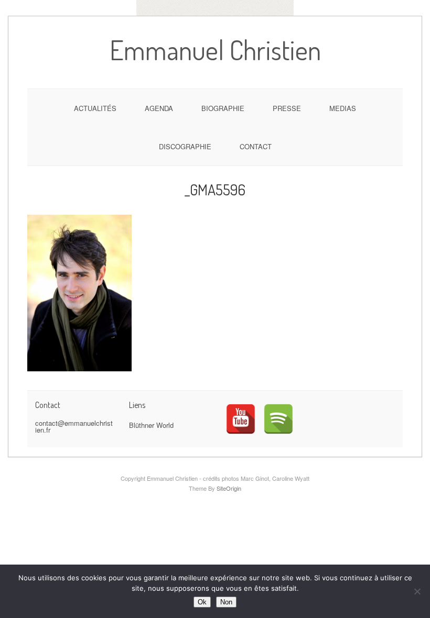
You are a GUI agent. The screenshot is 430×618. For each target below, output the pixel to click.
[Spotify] (278, 419)
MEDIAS (342, 108)
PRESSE (287, 108)
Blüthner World (151, 425)
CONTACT (256, 146)
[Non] (417, 591)
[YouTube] (240, 419)
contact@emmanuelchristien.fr (74, 426)
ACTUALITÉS (95, 108)
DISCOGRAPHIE (185, 146)
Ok (202, 602)
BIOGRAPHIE (222, 108)
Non (226, 602)
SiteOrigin (229, 488)
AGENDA (159, 108)
